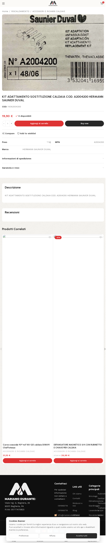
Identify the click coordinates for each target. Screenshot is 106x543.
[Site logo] (53, 3)
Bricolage (92, 496)
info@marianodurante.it (62, 515)
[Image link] (20, 491)
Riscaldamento (92, 515)
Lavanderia (92, 510)
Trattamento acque (101, 509)
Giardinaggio (92, 506)
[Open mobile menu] (3, 3)
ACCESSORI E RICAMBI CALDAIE (48, 11)
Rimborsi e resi (77, 504)
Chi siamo (77, 494)
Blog (75, 510)
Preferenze (24, 536)
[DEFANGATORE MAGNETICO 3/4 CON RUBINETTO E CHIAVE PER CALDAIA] (78, 338)
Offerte (76, 515)
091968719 (62, 506)
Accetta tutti (81, 536)
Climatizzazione (92, 501)
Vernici (101, 515)
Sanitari (101, 498)
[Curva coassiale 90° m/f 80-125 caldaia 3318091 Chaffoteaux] (27, 338)
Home (5, 11)
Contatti (76, 498)
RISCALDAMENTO (20, 11)
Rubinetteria (101, 494)
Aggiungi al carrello (39, 123)
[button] (27, 460)
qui (82, 527)
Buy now (84, 123)
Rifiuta (52, 536)
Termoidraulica (101, 503)
